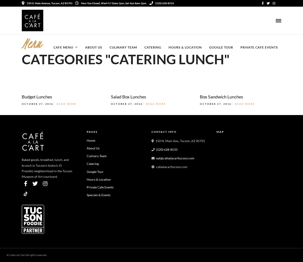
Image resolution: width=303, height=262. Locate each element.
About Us (93, 47)
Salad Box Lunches (128, 96)
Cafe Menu (63, 47)
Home (91, 140)
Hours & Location (185, 47)
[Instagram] (274, 3)
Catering (152, 47)
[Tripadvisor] (279, 3)
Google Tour (221, 47)
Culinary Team (123, 47)
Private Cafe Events (259, 47)
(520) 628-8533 (164, 3)
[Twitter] (35, 183)
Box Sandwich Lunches (221, 96)
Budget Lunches (37, 96)
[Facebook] (25, 183)
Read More (67, 103)
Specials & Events (98, 195)
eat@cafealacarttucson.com (175, 158)
